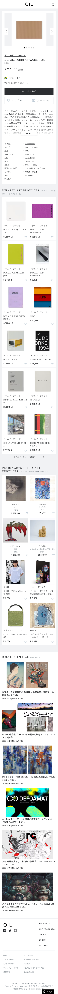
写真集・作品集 (31, 172)
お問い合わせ (8, 964)
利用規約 (27, 964)
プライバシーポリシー (11, 968)
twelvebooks (30, 144)
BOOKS (42, 940)
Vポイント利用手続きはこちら (16, 83)
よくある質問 (8, 959)
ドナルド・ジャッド (15, 55)
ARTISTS (43, 945)
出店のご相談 (29, 972)
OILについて (8, 955)
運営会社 (6, 972)
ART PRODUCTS (47, 929)
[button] (52, 31)
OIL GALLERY (29, 955)
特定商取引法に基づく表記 (34, 968)
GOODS (42, 934)
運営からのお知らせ (31, 959)
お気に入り (17, 100)
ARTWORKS (44, 924)
